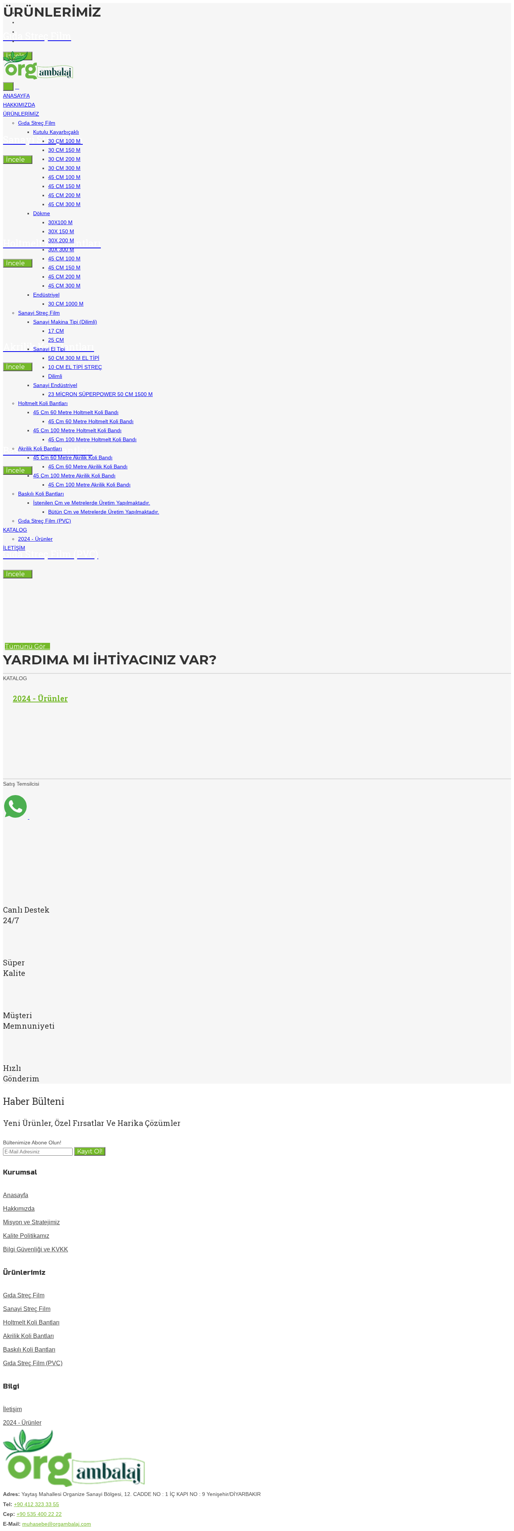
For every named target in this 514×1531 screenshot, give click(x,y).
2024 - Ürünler (35, 539)
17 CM (56, 331)
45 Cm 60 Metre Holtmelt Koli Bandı (76, 412)
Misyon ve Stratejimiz (31, 1222)
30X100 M (60, 222)
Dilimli (55, 376)
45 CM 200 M (64, 195)
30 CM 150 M (64, 150)
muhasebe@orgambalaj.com (56, 1524)
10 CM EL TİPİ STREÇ (75, 367)
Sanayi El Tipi (49, 349)
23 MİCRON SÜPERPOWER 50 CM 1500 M (100, 394)
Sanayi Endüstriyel (55, 385)
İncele (15, 574)
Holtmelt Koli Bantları (43, 403)
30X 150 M (61, 231)
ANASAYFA (16, 96)
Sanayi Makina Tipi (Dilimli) (65, 322)
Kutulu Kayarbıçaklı (56, 132)
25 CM (56, 340)
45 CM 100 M (64, 177)
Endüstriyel (46, 295)
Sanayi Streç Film (39, 313)
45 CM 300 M (64, 204)
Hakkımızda (19, 1208)
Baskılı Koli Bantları (41, 494)
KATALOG (15, 530)
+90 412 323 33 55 (36, 1504)
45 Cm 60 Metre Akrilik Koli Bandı (73, 457)
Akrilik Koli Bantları (40, 448)
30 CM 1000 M (66, 304)
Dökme (41, 213)
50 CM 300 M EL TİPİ (73, 358)
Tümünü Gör (25, 646)
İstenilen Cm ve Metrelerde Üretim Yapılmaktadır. (91, 503)
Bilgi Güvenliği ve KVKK (35, 1249)
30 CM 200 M (64, 159)
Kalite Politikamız (26, 1236)
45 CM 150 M (64, 186)
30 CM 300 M (64, 168)
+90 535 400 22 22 (39, 1514)
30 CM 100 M (64, 141)
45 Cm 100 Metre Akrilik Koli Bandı (74, 476)
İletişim (12, 1409)
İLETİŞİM (14, 548)
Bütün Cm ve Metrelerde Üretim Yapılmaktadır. (103, 512)
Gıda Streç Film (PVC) (44, 521)
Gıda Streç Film (36, 123)
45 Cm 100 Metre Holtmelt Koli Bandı (77, 430)
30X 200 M (61, 240)
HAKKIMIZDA (19, 105)
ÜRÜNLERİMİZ (21, 114)
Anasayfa (15, 1195)
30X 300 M (61, 249)
